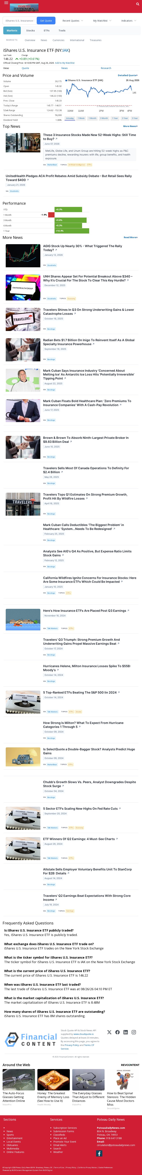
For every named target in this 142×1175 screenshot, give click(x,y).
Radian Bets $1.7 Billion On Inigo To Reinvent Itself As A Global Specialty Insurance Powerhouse (89, 342)
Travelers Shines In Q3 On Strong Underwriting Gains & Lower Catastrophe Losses (88, 311)
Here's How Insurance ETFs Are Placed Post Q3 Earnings (86, 610)
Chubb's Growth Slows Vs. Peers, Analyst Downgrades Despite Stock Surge (89, 784)
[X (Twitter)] (109, 1040)
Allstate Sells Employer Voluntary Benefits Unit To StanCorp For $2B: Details (87, 871)
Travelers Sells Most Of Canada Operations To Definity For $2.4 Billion (86, 470)
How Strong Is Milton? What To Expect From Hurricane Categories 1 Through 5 (83, 725)
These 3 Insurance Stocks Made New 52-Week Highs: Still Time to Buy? (89, 137)
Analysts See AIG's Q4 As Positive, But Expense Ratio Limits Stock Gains (87, 553)
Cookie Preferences (106, 1167)
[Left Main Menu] (6, 3)
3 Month (104, 118)
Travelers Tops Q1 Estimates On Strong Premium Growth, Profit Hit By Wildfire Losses (85, 496)
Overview (30, 40)
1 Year (115, 118)
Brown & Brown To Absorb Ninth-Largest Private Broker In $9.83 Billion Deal (86, 439)
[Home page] (24, 7)
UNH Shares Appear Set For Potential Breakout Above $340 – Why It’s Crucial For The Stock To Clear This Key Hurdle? (88, 278)
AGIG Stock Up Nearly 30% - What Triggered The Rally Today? (82, 248)
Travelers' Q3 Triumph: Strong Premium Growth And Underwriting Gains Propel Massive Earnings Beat (81, 641)
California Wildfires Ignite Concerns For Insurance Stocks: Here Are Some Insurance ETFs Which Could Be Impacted (89, 580)
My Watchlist (100, 20)
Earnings (69, 911)
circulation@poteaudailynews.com (116, 1145)
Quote (25, 68)
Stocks (30, 30)
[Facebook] (117, 1040)
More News (129, 126)
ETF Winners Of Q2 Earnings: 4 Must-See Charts (80, 839)
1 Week (81, 118)
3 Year (125, 118)
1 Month (92, 118)
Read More (130, 237)
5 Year (135, 118)
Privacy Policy (72, 1045)
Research (106, 68)
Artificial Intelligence (77, 165)
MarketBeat (52, 165)
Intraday (70, 118)
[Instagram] (133, 1040)
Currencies (58, 40)
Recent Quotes (71, 20)
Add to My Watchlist (64, 62)
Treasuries (95, 40)
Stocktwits (14, 191)
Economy (71, 299)
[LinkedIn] (125, 1040)
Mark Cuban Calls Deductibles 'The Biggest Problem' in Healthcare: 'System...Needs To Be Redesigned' (83, 527)
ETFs (47, 30)
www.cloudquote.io (84, 1034)
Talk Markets (52, 628)
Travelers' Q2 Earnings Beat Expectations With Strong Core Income (87, 897)
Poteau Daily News (23, 1167)
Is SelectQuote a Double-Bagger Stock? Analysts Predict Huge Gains (89, 751)
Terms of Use (59, 1167)
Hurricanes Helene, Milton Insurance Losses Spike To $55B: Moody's (87, 668)
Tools (62, 30)
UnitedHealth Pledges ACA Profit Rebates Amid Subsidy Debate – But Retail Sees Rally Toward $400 (69, 178)
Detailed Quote (127, 75)
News (44, 40)
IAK (66, 50)
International (77, 40)
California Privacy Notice (87, 1167)
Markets (12, 30)
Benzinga (51, 329)
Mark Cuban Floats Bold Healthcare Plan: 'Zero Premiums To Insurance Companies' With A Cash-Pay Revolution (87, 403)
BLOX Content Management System (25, 1170)
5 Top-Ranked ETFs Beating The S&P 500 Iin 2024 (81, 692)
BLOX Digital (47, 1170)
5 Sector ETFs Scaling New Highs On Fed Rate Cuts (82, 808)
